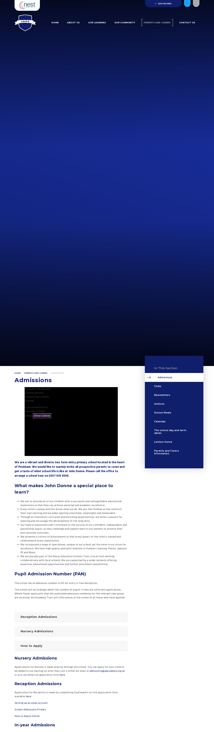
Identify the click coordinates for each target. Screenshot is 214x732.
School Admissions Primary (30, 710)
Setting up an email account (31, 703)
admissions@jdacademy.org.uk (107, 671)
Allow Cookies (42, 416)
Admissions (57, 373)
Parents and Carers (35, 373)
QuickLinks (164, 3)
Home (18, 373)
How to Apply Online (27, 716)
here (62, 675)
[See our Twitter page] (187, 3)
